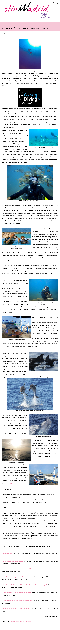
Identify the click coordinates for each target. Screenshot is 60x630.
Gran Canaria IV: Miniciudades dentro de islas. (17, 569)
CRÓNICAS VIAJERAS (15, 621)
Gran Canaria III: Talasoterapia (13, 561)
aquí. (11, 484)
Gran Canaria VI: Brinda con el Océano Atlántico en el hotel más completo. (25, 585)
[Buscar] (54, 3)
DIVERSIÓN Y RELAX (26, 621)
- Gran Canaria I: (7, 553)
